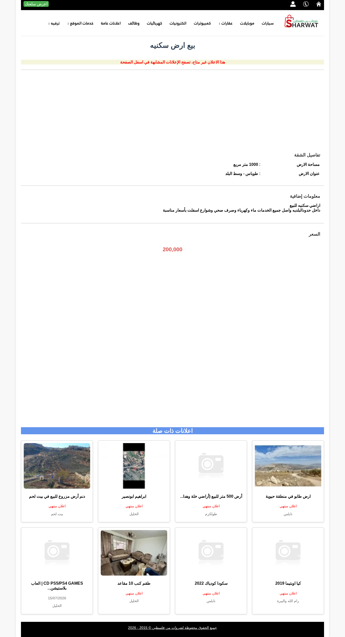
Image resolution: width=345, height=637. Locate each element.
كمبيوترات (202, 23)
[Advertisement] (172, 113)
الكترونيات (178, 23)
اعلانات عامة (111, 23)
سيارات (268, 23)
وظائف (133, 23)
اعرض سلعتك (36, 4)
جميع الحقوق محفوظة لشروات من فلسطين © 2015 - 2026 (172, 628)
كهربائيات (154, 23)
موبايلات (247, 23)
